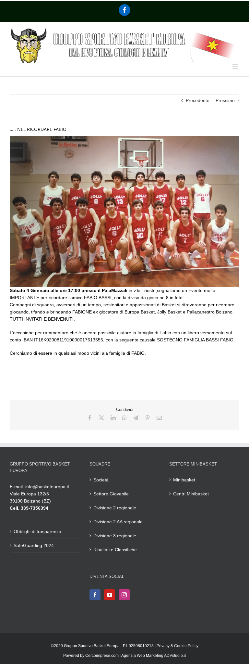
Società (101, 479)
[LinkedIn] (113, 417)
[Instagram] (124, 594)
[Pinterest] (147, 417)
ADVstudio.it (175, 655)
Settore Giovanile (111, 493)
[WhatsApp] (124, 417)
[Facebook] (124, 10)
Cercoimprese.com (102, 655)
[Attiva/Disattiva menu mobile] (235, 66)
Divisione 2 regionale (114, 507)
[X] (101, 417)
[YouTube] (109, 594)
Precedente (197, 100)
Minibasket (184, 479)
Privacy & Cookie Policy (177, 646)
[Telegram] (135, 417)
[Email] (159, 417)
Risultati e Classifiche (115, 549)
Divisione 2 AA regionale (118, 521)
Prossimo (225, 100)
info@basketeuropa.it (47, 486)
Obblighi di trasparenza (37, 531)
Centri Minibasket (191, 493)
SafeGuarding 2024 (34, 545)
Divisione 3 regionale (114, 535)
